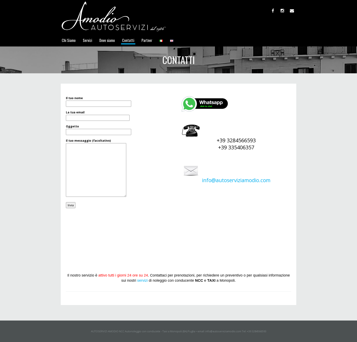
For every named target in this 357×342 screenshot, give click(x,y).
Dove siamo (107, 40)
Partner (147, 40)
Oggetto (72, 126)
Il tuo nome (74, 98)
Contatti (128, 40)
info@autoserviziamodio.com (236, 180)
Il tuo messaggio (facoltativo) (88, 140)
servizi (142, 280)
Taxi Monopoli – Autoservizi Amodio (90, 256)
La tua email (75, 112)
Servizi (87, 40)
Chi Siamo (69, 40)
